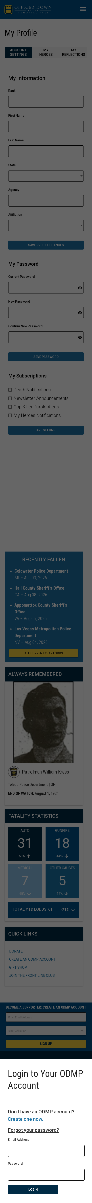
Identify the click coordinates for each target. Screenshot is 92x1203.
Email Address (18, 1139)
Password (15, 1163)
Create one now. (25, 1119)
